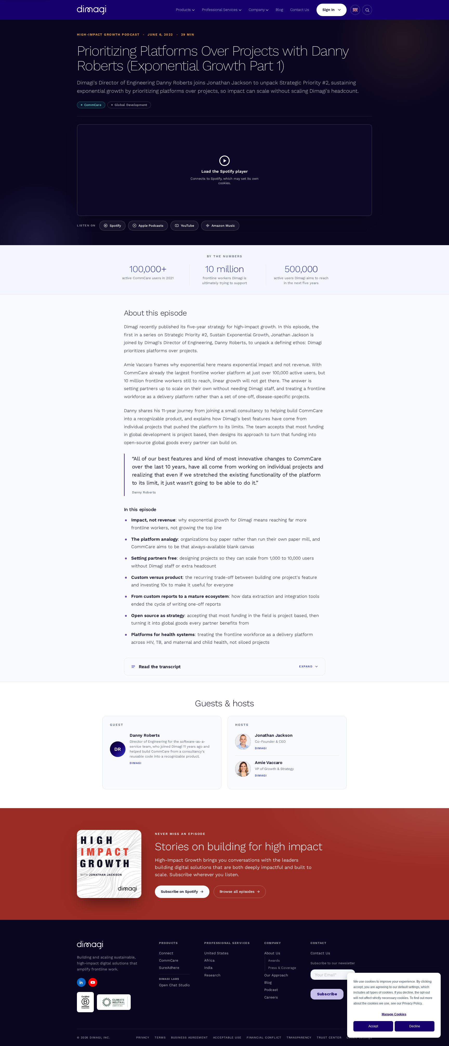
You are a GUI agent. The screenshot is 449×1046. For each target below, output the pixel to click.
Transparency (299, 1037)
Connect (166, 953)
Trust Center (329, 1037)
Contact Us (299, 10)
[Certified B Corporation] (85, 1002)
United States (216, 953)
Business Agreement (189, 1037)
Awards (274, 960)
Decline (414, 1026)
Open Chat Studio (174, 985)
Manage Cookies (394, 1014)
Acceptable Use (227, 1037)
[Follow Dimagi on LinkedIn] (81, 982)
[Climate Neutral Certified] (114, 1002)
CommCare (92, 105)
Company (257, 10)
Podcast (271, 990)
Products (183, 10)
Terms (160, 1037)
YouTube (187, 225)
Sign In (328, 10)
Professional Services (219, 10)
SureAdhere (169, 967)
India (208, 967)
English (355, 10)
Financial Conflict (264, 1037)
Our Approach (276, 975)
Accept (373, 1026)
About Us (272, 953)
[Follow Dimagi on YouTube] (92, 982)
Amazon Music (223, 225)
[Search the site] (367, 10)
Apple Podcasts (150, 225)
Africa (209, 960)
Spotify (115, 225)
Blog (279, 10)
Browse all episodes (237, 891)
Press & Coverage (282, 968)
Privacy (142, 1037)
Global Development (131, 105)
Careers (271, 997)
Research (212, 975)
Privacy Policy (412, 1003)
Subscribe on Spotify (179, 891)
